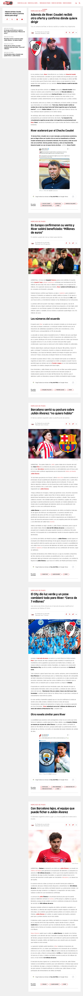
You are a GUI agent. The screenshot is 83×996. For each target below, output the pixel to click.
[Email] (22, 19)
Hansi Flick (60, 477)
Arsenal (52, 522)
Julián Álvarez (56, 574)
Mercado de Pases (45, 3)
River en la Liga (22, 3)
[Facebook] (7, 19)
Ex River (44, 9)
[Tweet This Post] (69, 32)
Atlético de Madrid (70, 471)
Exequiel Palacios (47, 389)
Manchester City (70, 786)
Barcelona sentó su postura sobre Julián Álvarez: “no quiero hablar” (13, 39)
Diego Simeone (35, 933)
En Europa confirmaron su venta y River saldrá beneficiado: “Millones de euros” (14, 32)
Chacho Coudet (46, 203)
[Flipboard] (17, 19)
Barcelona (65, 877)
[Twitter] (12, 19)
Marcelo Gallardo (71, 203)
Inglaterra (62, 293)
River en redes (67, 3)
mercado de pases (42, 658)
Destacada (58, 203)
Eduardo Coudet (71, 74)
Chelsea (44, 984)
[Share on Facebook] (66, 32)
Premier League (60, 389)
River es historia (57, 3)
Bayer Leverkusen (49, 282)
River (45, 74)
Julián (52, 464)
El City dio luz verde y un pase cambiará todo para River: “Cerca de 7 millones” (14, 47)
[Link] (73, 32)
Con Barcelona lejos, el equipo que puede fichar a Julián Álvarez (13, 55)
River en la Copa (32, 3)
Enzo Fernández (57, 786)
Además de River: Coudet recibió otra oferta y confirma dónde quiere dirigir (14, 13)
